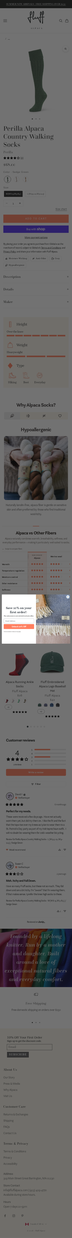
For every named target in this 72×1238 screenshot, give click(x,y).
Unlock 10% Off (19, 626)
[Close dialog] (67, 596)
